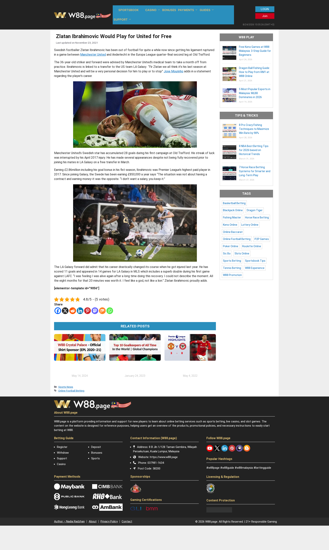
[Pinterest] (87, 310)
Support (62, 458)
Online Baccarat (233, 231)
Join (265, 16)
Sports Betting (232, 260)
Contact (127, 521)
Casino (61, 464)
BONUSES (169, 10)
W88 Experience (254, 267)
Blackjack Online (233, 210)
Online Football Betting (71, 390)
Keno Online (230, 224)
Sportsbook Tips (255, 260)
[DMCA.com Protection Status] (219, 511)
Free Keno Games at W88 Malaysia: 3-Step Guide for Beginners (255, 50)
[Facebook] (57, 310)
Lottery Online (249, 224)
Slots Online (242, 253)
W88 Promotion (232, 275)
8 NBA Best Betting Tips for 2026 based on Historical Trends (253, 150)
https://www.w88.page (164, 457)
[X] (65, 310)
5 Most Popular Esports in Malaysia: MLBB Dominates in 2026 (254, 93)
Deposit (96, 447)
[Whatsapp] (109, 310)
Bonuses (96, 452)
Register (62, 447)
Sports (95, 458)
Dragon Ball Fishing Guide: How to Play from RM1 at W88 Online (254, 72)
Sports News (65, 386)
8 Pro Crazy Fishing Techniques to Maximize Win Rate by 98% (254, 128)
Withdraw (63, 452)
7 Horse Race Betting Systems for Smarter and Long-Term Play (254, 171)
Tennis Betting (232, 267)
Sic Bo (227, 253)
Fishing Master (232, 217)
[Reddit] (72, 310)
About (93, 521)
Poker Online (230, 246)
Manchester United (93, 54)
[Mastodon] (95, 310)
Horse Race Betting (257, 217)
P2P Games (262, 239)
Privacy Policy (109, 521)
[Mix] (102, 310)
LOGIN (265, 9)
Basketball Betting (234, 203)
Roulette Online (251, 246)
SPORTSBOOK (128, 10)
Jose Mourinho (173, 71)
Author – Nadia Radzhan (69, 521)
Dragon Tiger (255, 210)
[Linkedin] (80, 310)
